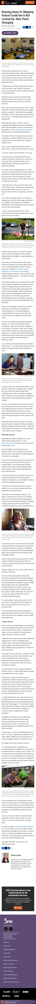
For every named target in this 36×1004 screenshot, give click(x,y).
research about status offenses (21, 130)
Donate (30, 2)
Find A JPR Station (8, 971)
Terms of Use (6, 946)
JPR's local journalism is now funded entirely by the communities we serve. (18, 893)
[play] (3, 1002)
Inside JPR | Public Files (9, 949)
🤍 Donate (18, 908)
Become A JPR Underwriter (10, 960)
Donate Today (7, 956)
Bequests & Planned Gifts (10, 967)
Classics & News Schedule (10, 974)
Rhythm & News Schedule (10, 978)
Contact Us (6, 942)
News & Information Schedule (11, 982)
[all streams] (34, 1002)
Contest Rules (7, 953)
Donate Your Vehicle (8, 964)
